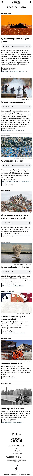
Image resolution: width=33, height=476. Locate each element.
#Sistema (4, 183)
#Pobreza (4, 181)
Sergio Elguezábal (12, 128)
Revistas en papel (17, 453)
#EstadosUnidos (10, 333)
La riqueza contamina (13, 161)
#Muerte (4, 71)
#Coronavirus (14, 71)
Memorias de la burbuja (11, 363)
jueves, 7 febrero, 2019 (7, 236)
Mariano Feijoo (12, 68)
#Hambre (11, 130)
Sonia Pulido (11, 420)
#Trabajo (15, 130)
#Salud (23, 333)
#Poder (23, 130)
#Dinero (25, 71)
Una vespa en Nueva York (12, 408)
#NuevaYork (20, 422)
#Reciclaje (28, 235)
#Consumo (12, 285)
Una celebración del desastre (16, 267)
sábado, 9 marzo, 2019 (7, 184)
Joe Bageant (10, 330)
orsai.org (16, 461)
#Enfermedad (20, 71)
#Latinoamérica (5, 130)
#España (7, 378)
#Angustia (4, 333)
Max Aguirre (25, 313)
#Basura (23, 235)
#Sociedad (4, 235)
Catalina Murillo (11, 376)
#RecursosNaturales (26, 181)
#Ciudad (11, 422)
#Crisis (3, 378)
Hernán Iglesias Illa (12, 419)
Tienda (17, 448)
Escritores (17, 450)
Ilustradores (17, 452)
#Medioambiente (10, 181)
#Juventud (8, 71)
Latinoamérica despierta (14, 102)
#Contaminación (17, 181)
